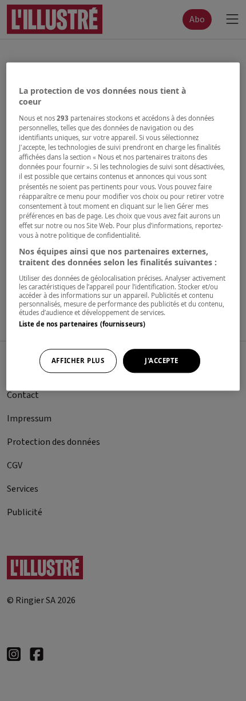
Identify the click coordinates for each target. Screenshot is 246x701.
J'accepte (161, 361)
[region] (123, 226)
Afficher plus (77, 361)
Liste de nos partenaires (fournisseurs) (82, 324)
